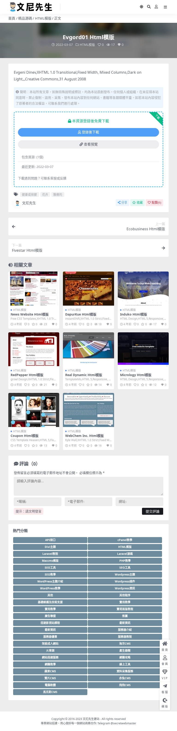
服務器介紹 (125, 630)
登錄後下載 (90, 132)
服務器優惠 (50, 637)
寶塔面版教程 (125, 609)
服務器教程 (125, 637)
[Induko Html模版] (143, 289)
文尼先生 (29, 203)
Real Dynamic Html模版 (83, 375)
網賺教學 (50, 664)
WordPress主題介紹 (50, 581)
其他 (50, 595)
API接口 (50, 540)
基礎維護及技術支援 (50, 602)
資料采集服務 (125, 671)
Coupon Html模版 (24, 435)
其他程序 (124, 595)
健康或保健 (29, 194)
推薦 (125, 616)
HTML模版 (43, 18)
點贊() (156, 202)
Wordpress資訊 (125, 588)
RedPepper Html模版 (27, 375)
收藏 (140, 202)
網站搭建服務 (50, 657)
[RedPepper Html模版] (33, 349)
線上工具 (124, 664)
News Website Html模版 (30, 314)
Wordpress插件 (125, 581)
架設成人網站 (50, 644)
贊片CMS (50, 678)
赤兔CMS (125, 678)
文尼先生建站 (91, 719)
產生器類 (124, 650)
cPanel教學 (125, 540)
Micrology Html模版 (135, 375)
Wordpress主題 (125, 574)
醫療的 (57, 194)
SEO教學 (50, 574)
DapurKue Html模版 (80, 314)
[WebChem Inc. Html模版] (88, 410)
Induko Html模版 (133, 314)
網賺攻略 (124, 657)
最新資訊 (124, 623)
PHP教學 (125, 561)
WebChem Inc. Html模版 (84, 435)
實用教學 (124, 602)
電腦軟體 (50, 685)
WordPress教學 (50, 588)
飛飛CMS (125, 685)
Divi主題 (50, 547)
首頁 (11, 18)
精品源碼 (25, 18)
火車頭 (50, 650)
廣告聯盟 (50, 616)
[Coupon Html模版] (33, 410)
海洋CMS (125, 644)
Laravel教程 (50, 554)
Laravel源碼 (125, 554)
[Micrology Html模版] (143, 349)
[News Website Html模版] (33, 289)
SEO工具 (50, 568)
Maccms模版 (50, 561)
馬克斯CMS (50, 692)
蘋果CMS (50, 671)
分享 (124, 202)
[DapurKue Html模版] (88, 289)
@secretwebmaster (123, 723)
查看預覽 (91, 144)
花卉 (45, 194)
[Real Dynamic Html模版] (88, 349)
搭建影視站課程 (50, 623)
